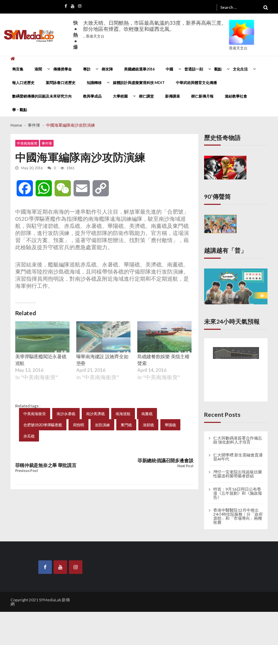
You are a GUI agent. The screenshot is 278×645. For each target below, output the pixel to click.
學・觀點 (19, 109)
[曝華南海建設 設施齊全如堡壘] (103, 336)
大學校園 (120, 96)
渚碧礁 (148, 425)
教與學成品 (92, 96)
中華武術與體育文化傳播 (196, 82)
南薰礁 (147, 413)
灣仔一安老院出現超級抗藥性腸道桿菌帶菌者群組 (237, 469)
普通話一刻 (193, 69)
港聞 (38, 69)
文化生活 (240, 69)
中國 (169, 69)
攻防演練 (102, 425)
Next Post (185, 466)
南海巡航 (123, 413)
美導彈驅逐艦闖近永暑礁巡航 (40, 359)
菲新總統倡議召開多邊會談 (166, 460)
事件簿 (47, 143)
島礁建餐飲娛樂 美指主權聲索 (163, 359)
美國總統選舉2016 (139, 69)
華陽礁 (170, 425)
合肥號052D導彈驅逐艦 (42, 425)
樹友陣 (107, 69)
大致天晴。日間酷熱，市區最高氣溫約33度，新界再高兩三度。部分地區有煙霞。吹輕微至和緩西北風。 (154, 29)
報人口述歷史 (23, 82)
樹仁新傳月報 (202, 96)
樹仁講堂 (146, 96)
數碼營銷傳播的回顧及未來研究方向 (42, 96)
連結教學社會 (236, 96)
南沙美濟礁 (95, 413)
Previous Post (26, 471)
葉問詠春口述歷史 (61, 82)
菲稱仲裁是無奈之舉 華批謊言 (46, 465)
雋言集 (17, 69)
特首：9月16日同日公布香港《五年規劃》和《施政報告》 (237, 488)
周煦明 (78, 425)
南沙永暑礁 (66, 413)
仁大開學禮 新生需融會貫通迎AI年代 (238, 452)
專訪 (87, 69)
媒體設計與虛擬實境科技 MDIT (139, 82)
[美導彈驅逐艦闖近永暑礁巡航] (42, 336)
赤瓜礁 (29, 436)
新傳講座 (172, 96)
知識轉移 (94, 82)
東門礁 (126, 425)
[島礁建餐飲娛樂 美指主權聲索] (164, 336)
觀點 (218, 69)
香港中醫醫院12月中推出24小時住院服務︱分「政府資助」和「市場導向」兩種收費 (238, 511)
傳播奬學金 (62, 69)
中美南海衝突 (27, 143)
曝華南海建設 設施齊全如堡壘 (102, 359)
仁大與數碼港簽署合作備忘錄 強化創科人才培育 (237, 435)
